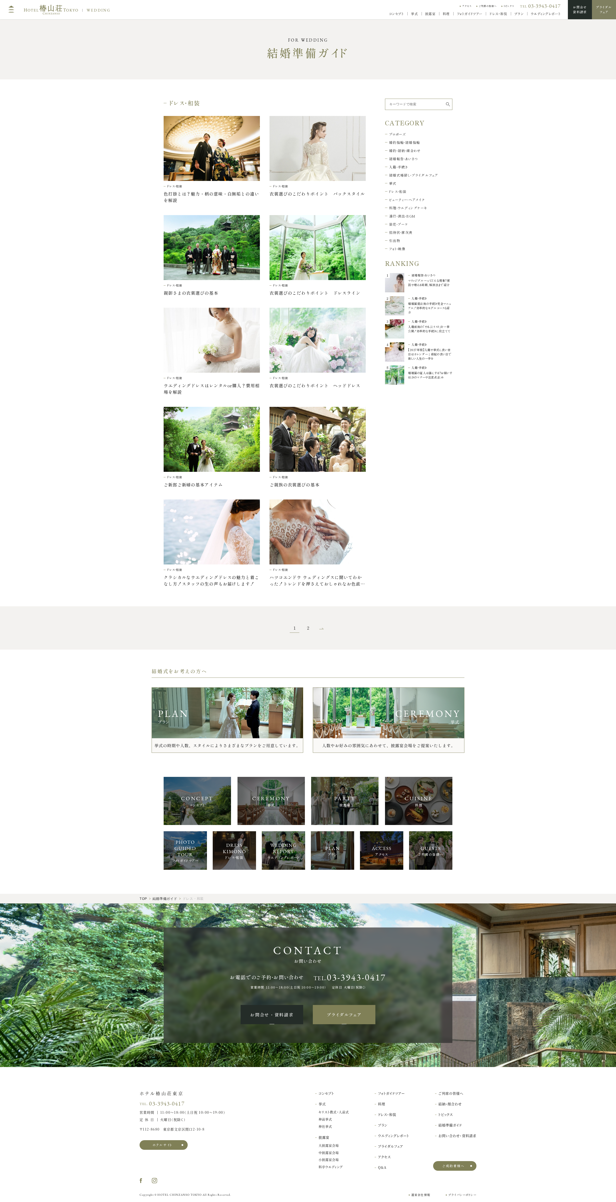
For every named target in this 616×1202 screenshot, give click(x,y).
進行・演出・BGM (402, 216)
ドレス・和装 (397, 191)
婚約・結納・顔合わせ (405, 150)
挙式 (393, 183)
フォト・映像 (397, 248)
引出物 (394, 240)
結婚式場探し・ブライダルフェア (413, 175)
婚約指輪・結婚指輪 (404, 142)
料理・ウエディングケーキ (408, 208)
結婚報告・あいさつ (403, 158)
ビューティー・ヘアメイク (407, 199)
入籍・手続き (398, 167)
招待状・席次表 (401, 232)
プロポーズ (397, 134)
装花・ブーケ (398, 224)
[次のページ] (321, 628)
